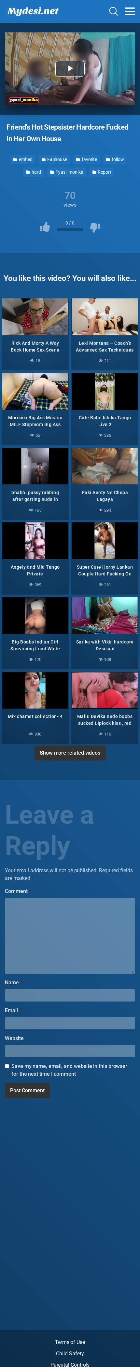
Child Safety (70, 1353)
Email (13, 1010)
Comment (18, 891)
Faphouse (56, 159)
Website (14, 1038)
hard (36, 172)
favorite (89, 159)
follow (117, 159)
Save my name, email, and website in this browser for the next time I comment (69, 1070)
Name (13, 982)
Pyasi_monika (69, 172)
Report (104, 172)
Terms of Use (70, 1342)
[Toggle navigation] (130, 11)
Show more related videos (70, 753)
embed (25, 159)
